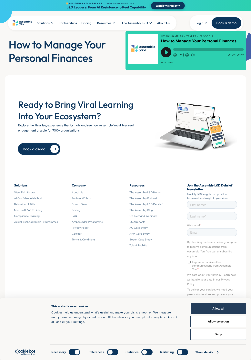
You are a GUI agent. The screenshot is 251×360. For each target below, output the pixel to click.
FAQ (74, 216)
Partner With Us (82, 198)
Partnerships (68, 23)
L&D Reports (137, 222)
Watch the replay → (168, 5)
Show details (204, 352)
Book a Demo (80, 204)
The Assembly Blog (141, 210)
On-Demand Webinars (143, 216)
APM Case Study (139, 233)
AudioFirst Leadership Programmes (36, 222)
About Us (163, 23)
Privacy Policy (80, 227)
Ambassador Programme (87, 222)
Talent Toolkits (138, 245)
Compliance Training (27, 216)
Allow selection (218, 321)
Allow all (218, 308)
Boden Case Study (140, 239)
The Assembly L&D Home (145, 192)
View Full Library (24, 192)
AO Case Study (138, 227)
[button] (45, 22)
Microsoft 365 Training (28, 210)
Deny (218, 334)
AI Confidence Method (28, 198)
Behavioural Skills (24, 204)
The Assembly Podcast (143, 198)
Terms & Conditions (83, 239)
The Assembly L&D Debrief (146, 204)
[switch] (112, 352)
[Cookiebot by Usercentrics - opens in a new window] (25, 352)
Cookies (77, 233)
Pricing (86, 23)
